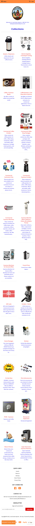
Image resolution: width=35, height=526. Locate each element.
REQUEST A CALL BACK (8, 522)
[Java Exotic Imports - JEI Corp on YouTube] (19, 488)
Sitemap (18, 475)
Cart (32, 1)
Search (17, 471)
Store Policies (17, 478)
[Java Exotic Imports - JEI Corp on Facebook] (15, 488)
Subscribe (29, 509)
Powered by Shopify (29, 516)
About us (18, 473)
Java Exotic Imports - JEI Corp (17, 516)
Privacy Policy (17, 480)
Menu (4, 1)
